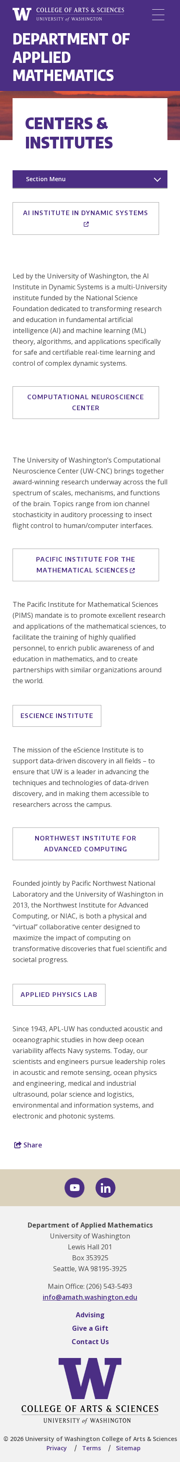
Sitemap (128, 1448)
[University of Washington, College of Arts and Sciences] (68, 15)
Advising (90, 1314)
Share (32, 1145)
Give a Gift (90, 1328)
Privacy (56, 1448)
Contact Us (90, 1341)
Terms (91, 1448)
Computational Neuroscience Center (85, 402)
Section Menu (46, 179)
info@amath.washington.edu (90, 1297)
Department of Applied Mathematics (90, 1225)
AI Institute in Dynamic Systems (85, 212)
